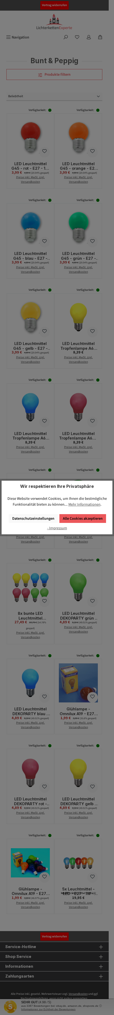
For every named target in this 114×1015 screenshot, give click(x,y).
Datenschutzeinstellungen (33, 518)
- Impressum (57, 528)
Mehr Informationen (84, 504)
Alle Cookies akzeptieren (83, 518)
